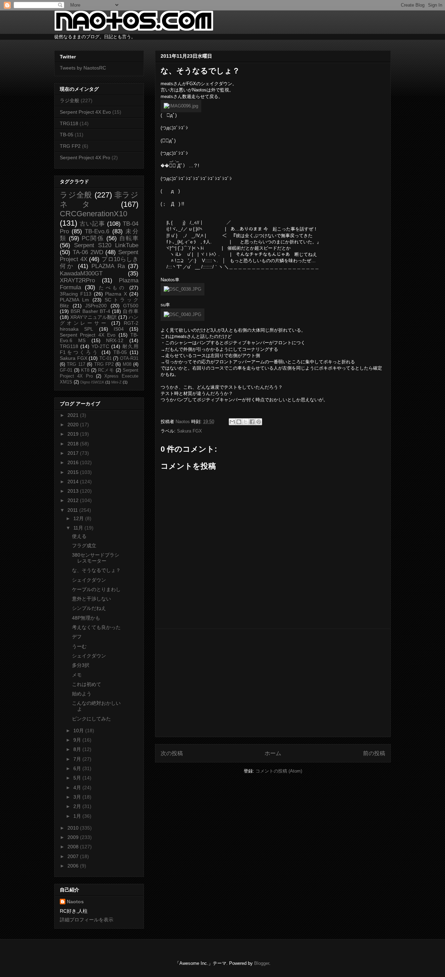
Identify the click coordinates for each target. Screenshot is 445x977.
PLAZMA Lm (74, 299)
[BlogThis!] (238, 421)
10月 (79, 730)
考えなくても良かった (96, 627)
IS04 (119, 329)
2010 (73, 828)
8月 (77, 749)
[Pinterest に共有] (258, 421)
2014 (73, 481)
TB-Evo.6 (97, 231)
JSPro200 (96, 305)
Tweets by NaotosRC (83, 68)
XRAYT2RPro (77, 280)
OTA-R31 (129, 358)
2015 (73, 472)
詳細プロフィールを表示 (86, 919)
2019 (73, 434)
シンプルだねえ (89, 608)
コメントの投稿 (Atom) (279, 771)
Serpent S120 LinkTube (106, 245)
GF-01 (66, 370)
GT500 (130, 305)
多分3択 (80, 665)
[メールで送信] (232, 421)
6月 (77, 768)
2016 (73, 462)
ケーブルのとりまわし (96, 589)
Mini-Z (116, 382)
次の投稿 (172, 753)
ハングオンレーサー (99, 320)
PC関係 (93, 238)
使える (79, 536)
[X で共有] (245, 421)
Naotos (75, 901)
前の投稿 (374, 753)
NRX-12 (114, 340)
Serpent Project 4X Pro (85, 157)
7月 (77, 759)
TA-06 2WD (88, 252)
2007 (73, 856)
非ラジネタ (99, 200)
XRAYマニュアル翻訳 (93, 317)
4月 (77, 787)
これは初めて (86, 684)
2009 (73, 837)
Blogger (261, 963)
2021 (73, 415)
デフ (77, 636)
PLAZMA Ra (107, 266)
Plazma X (116, 294)
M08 (127, 364)
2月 (77, 806)
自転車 (128, 238)
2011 (73, 510)
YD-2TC (100, 346)
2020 (73, 424)
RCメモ (106, 370)
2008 (73, 846)
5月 (77, 778)
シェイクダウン (89, 580)
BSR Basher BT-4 (90, 311)
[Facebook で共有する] (252, 421)
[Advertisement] (273, 683)
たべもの (112, 287)
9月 (77, 740)
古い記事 (92, 223)
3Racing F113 (75, 294)
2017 (73, 453)
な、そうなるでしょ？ (96, 570)
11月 (78, 528)
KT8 (85, 370)
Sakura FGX (189, 431)
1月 (77, 816)
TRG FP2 (70, 146)
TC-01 (105, 358)
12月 (79, 518)
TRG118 (69, 123)
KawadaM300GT (81, 273)
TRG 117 (76, 364)
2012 (73, 500)
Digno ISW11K (92, 382)
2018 (73, 443)
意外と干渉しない (91, 598)
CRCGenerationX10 (93, 213)
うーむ (79, 646)
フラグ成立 (84, 545)
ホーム (273, 753)
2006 (73, 866)
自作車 (130, 311)
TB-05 (66, 134)
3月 (77, 797)
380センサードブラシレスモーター (95, 558)
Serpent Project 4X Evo (85, 112)
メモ (77, 675)
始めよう (81, 693)
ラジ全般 (69, 100)
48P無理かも (86, 618)
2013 (73, 491)
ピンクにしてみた (91, 718)
